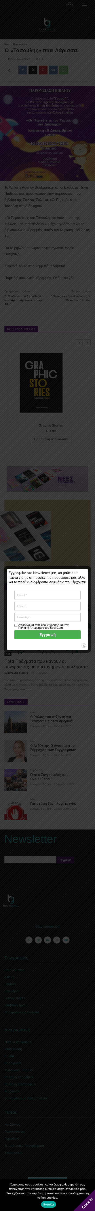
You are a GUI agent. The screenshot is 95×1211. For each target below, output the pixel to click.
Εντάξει (48, 1204)
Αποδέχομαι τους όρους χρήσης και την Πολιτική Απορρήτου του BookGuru (43, 626)
